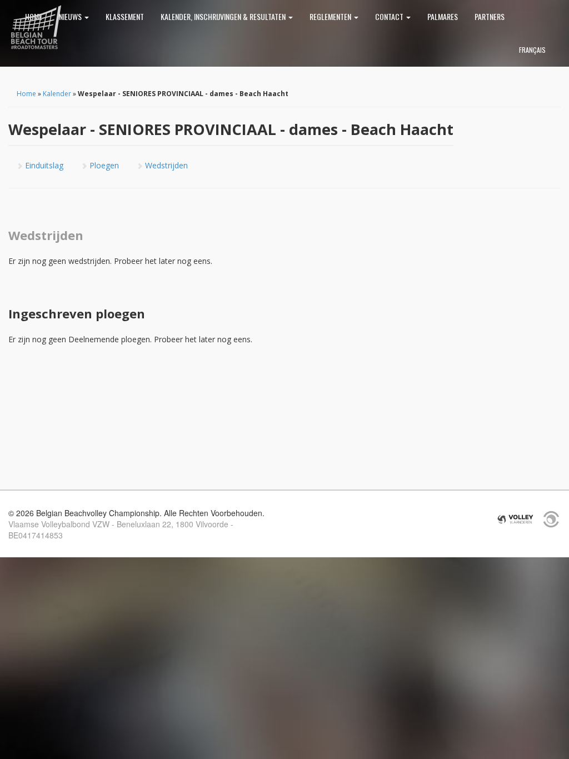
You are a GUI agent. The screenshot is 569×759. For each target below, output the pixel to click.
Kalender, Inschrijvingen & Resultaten (224, 16)
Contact (390, 16)
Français (532, 49)
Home (26, 93)
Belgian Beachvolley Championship (36, 28)
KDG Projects (551, 519)
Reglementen (331, 16)
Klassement (125, 16)
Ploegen (103, 165)
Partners (490, 16)
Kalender (57, 93)
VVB (515, 519)
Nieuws (71, 16)
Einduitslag (43, 165)
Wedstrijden (165, 165)
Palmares (442, 16)
